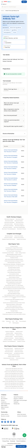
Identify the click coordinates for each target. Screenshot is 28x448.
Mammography (16, 322)
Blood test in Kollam (9, 224)
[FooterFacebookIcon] (8, 422)
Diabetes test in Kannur (19, 348)
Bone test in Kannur (19, 350)
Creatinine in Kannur (14, 257)
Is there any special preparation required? (11, 120)
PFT (10, 322)
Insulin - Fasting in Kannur (20, 252)
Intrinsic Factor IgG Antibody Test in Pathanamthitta (14, 378)
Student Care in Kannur (21, 239)
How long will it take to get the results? (13, 126)
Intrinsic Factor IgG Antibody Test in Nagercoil (14, 376)
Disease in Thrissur (21, 341)
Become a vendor (5, 416)
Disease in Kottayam (18, 336)
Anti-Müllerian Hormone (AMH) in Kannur (14, 312)
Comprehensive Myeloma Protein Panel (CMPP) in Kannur (14, 314)
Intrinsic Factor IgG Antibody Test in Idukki (14, 386)
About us (3, 396)
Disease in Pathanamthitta (19, 339)
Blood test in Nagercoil (19, 225)
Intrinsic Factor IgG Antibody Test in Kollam (14, 373)
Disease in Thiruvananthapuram (9, 341)
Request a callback (18, 398)
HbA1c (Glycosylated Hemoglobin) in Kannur (14, 259)
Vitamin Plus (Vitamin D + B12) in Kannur (14, 304)
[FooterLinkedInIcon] (11, 422)
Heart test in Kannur (9, 350)
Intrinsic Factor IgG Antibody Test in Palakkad (14, 383)
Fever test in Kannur (9, 351)
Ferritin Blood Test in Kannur (8, 252)
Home (2, 10)
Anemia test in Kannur (14, 359)
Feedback (16, 402)
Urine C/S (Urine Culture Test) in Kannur (14, 278)
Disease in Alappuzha (10, 331)
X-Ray (3, 321)
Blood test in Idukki (9, 220)
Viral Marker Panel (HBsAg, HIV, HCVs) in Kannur (14, 309)
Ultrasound (8, 321)
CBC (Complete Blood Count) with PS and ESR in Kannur (14, 288)
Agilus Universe (4, 407)
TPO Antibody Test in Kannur (14, 269)
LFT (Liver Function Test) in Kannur (14, 251)
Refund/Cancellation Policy (14, 443)
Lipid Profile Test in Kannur (14, 291)
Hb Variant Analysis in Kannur (14, 267)
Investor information (22, 416)
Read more (5, 25)
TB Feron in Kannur (14, 301)
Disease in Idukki (9, 333)
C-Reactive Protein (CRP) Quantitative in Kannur (14, 299)
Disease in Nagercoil (19, 338)
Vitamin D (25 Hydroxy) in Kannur (14, 283)
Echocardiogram (22, 321)
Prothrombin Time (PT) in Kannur (14, 270)
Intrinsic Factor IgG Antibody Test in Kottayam (14, 375)
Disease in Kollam (9, 336)
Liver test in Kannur (8, 353)
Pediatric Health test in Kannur (14, 356)
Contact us (3, 402)
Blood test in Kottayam (18, 224)
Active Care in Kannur (18, 235)
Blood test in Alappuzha (9, 219)
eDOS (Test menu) (21, 414)
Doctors (3, 400)
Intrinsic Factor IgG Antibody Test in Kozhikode (14, 371)
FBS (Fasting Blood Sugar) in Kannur (14, 254)
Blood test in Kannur (19, 220)
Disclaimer (12, 441)
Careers (3, 408)
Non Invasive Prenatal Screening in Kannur (14, 307)
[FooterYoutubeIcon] (2, 422)
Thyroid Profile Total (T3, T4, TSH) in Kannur (14, 285)
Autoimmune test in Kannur (9, 358)
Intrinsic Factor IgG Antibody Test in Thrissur (14, 379)
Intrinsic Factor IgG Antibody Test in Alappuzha (14, 384)
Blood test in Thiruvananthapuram (9, 228)
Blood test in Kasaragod (9, 222)
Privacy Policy (6, 441)
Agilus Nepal (4, 405)
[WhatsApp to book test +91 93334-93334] (24, 435)
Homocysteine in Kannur (14, 274)
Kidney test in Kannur (19, 351)
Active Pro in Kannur (8, 237)
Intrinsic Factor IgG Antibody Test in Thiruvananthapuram (14, 381)
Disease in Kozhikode (9, 338)
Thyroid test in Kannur (8, 348)
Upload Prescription (18, 396)
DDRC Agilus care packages (20, 400)
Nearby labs (17, 403)
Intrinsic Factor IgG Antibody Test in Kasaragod (14, 388)
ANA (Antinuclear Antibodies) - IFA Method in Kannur (14, 264)
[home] (7, 1)
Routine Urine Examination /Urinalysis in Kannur (14, 260)
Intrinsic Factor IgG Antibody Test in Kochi (14, 368)
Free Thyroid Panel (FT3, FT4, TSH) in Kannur (14, 265)
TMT (17, 321)
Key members (4, 398)
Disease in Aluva (19, 331)
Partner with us (4, 414)
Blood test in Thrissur (21, 228)
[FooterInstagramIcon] (5, 422)
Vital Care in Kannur (9, 235)
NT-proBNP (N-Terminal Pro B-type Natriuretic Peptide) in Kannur (14, 297)
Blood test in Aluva (19, 219)
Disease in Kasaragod (9, 334)
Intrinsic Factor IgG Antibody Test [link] (12, 10)
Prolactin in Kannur (14, 246)
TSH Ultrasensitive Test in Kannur (14, 262)
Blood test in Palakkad (7, 227)
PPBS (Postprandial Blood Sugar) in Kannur (14, 256)
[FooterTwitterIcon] (14, 422)
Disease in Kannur (18, 333)
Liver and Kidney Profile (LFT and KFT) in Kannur (14, 295)
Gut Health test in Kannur (19, 353)
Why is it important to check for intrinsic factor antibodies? (11, 110)
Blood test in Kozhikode (8, 225)
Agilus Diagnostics (5, 403)
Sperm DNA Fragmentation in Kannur (14, 306)
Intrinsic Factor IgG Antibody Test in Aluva (14, 370)
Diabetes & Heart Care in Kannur (8, 239)
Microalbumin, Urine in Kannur (14, 290)
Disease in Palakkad (8, 339)
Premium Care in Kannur (19, 237)
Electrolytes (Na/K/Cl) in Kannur (14, 293)
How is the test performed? (10, 115)
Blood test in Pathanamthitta (19, 227)
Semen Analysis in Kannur (14, 277)
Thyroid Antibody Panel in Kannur (14, 272)
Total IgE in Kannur (14, 310)
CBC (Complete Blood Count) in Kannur (14, 282)
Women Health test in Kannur (14, 354)
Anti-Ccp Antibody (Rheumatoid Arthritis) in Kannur (14, 287)
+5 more (14, 32)
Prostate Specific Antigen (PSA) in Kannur (14, 247)
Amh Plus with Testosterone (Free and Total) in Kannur (14, 302)
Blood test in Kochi (19, 222)
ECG (13, 321)
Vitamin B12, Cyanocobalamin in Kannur (14, 280)
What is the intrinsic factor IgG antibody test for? (11, 103)
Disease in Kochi (19, 334)
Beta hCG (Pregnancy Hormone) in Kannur (14, 249)
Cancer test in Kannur (20, 358)
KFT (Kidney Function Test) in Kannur (14, 275)
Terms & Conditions (21, 441)
